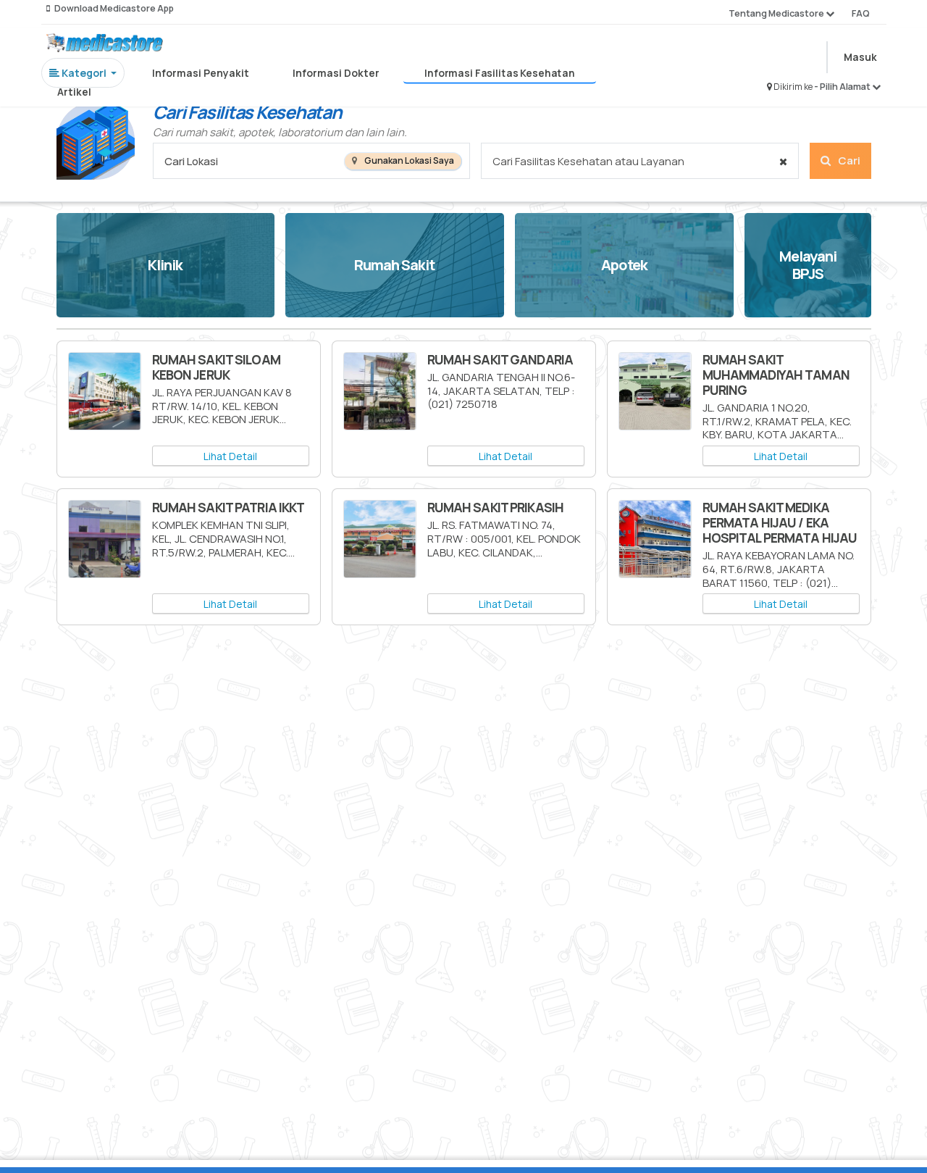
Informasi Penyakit (200, 73)
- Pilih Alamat (843, 86)
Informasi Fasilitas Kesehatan (499, 73)
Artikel (74, 92)
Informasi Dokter (336, 73)
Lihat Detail (230, 456)
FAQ (861, 13)
